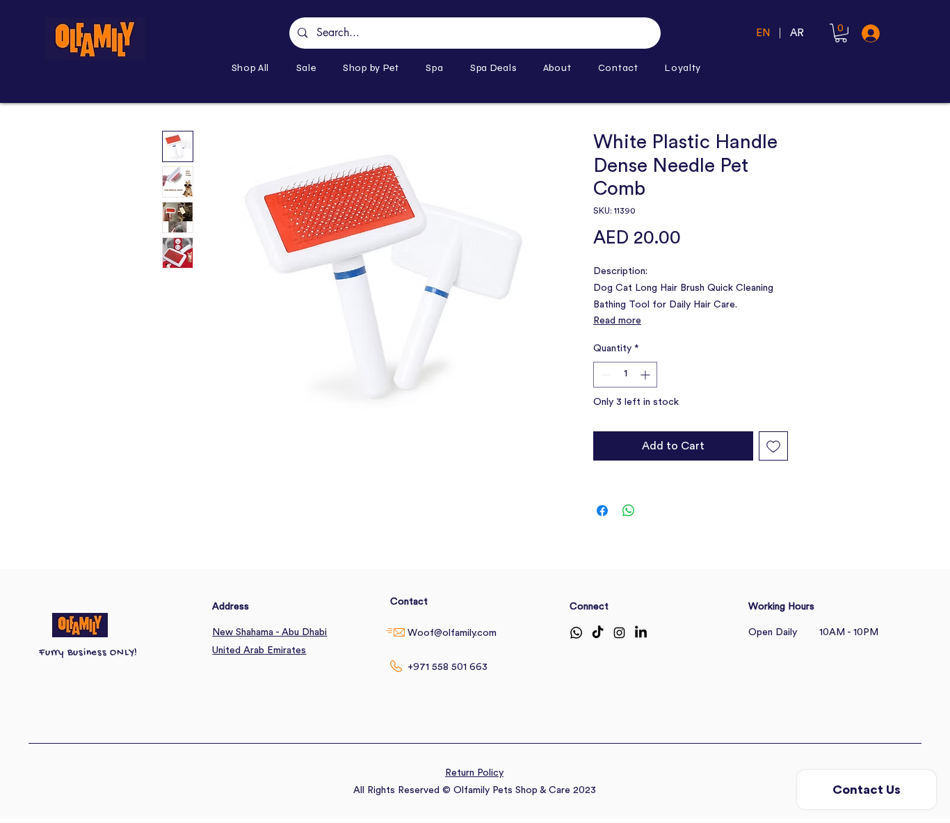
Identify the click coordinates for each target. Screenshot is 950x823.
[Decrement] (604, 374)
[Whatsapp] (576, 632)
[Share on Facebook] (602, 510)
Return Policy (474, 773)
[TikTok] (597, 632)
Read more (617, 321)
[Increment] (646, 374)
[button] (371, 68)
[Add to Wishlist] (773, 446)
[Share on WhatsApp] (628, 510)
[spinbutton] (625, 374)
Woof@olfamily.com (452, 633)
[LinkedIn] (641, 632)
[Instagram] (619, 632)
